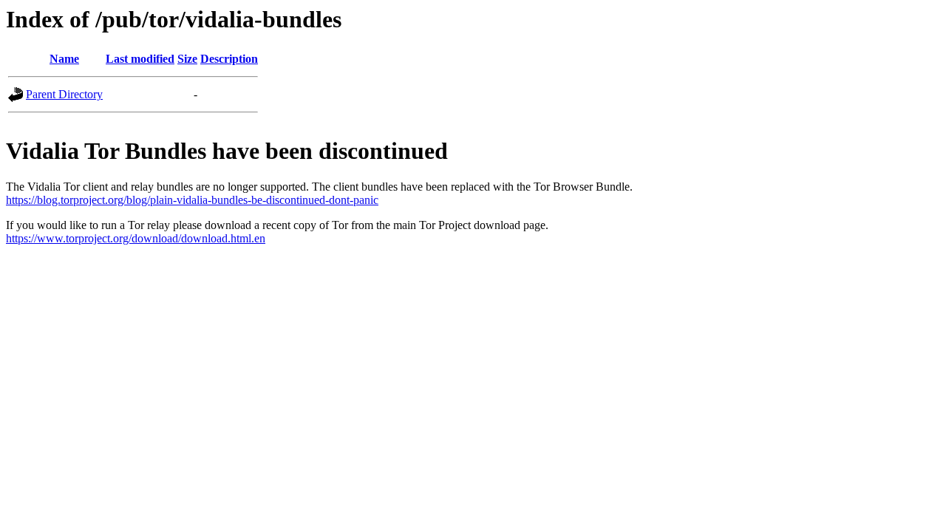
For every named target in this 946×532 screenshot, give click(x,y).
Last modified (140, 58)
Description (229, 58)
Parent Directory (64, 94)
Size (187, 58)
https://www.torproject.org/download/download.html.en (135, 238)
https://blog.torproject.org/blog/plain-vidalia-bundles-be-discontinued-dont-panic (192, 200)
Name (64, 58)
